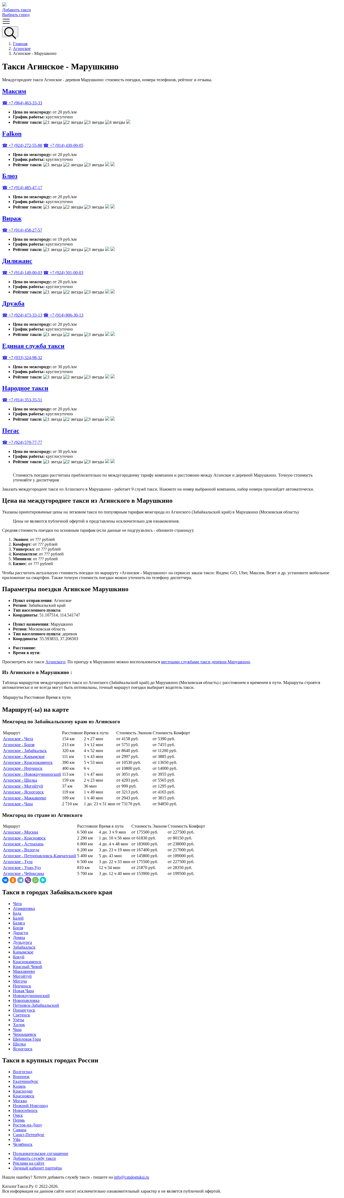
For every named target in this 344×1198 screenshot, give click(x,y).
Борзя (18, 928)
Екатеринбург (25, 1081)
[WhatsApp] (35, 880)
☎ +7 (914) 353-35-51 (22, 400)
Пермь (19, 1120)
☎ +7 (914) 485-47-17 (22, 187)
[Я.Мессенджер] (43, 880)
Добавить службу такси (34, 1158)
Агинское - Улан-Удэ (22, 867)
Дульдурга (22, 942)
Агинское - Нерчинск (22, 768)
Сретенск (21, 1015)
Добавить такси (16, 10)
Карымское (23, 952)
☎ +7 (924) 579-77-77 (22, 442)
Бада (17, 913)
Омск (18, 1115)
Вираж (12, 218)
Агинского (55, 662)
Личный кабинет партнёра (37, 1168)
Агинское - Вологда (21, 850)
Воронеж (21, 1076)
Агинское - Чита (18, 738)
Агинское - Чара (18, 804)
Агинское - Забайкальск (25, 750)
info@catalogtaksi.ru (131, 1177)
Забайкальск (24, 947)
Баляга (19, 923)
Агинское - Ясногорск (23, 792)
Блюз (9, 175)
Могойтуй (22, 976)
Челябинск (23, 1144)
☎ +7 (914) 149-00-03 (22, 272)
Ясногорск (23, 1049)
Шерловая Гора (27, 1039)
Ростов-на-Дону (27, 1125)
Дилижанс (17, 260)
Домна (19, 937)
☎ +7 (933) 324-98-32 (22, 357)
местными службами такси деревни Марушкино (205, 662)
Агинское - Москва (20, 832)
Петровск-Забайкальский (36, 1005)
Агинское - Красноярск (24, 838)
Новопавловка (26, 1000)
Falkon (12, 133)
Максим (14, 91)
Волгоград (22, 1071)
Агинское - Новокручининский (32, 774)
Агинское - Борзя (18, 744)
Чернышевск (24, 1034)
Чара (17, 1029)
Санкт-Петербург (29, 1134)
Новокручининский (31, 995)
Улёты (18, 1020)
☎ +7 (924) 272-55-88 (22, 145)
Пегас (10, 430)
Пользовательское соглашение (40, 1153)
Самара (19, 1130)
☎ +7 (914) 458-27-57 (22, 230)
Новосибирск (25, 1110)
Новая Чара (23, 990)
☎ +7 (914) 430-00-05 (63, 145)
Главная (20, 43)
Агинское (22, 48)
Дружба (13, 303)
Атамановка (24, 908)
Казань (19, 1086)
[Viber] (28, 880)
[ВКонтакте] (5, 880)
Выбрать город (16, 14)
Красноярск (23, 1096)
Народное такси (25, 388)
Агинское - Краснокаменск (28, 762)
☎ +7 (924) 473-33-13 (22, 315)
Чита (17, 903)
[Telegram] (20, 880)
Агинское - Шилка (20, 780)
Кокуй (18, 957)
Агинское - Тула (18, 861)
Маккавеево (24, 971)
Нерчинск (22, 986)
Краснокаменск (27, 961)
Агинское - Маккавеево (24, 798)
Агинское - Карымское (24, 756)
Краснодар (23, 1091)
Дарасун (20, 932)
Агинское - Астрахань (23, 844)
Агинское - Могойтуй (23, 786)
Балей (18, 918)
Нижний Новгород (30, 1105)
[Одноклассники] (13, 880)
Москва (20, 1100)
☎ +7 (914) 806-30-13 (63, 315)
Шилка (19, 1044)
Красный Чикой (27, 966)
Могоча (20, 981)
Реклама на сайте (28, 1163)
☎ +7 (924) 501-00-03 (63, 272)
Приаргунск (24, 1010)
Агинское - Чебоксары (23, 873)
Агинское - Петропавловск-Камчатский (39, 855)
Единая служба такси (33, 345)
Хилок (19, 1024)
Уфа (16, 1139)
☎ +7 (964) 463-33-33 (22, 103)
